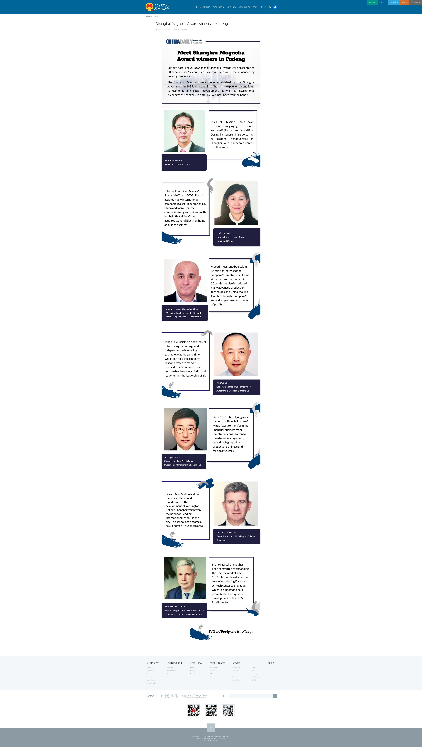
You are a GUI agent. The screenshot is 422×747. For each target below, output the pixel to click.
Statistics (212, 671)
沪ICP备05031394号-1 (211, 740)
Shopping (253, 674)
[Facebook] (275, 7)
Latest (192, 668)
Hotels (252, 671)
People (270, 663)
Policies (212, 674)
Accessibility (372, 2)
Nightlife (253, 680)
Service (236, 663)
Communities (237, 677)
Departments (150, 671)
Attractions (236, 680)
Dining (252, 668)
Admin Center (150, 677)
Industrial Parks (214, 677)
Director (148, 668)
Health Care (237, 668)
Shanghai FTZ (394, 2)
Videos (169, 674)
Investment (213, 668)
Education (236, 671)
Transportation (237, 674)
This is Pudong (174, 663)
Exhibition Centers (256, 677)
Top (211, 727)
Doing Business (217, 663)
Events (192, 671)
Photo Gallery (171, 671)
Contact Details (151, 683)
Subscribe (405, 2)
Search (270, 7)
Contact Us (417, 2)
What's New (195, 663)
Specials (155, 17)
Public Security (150, 680)
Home (148, 17)
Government (152, 663)
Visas (147, 674)
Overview (170, 668)
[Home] (196, 7)
